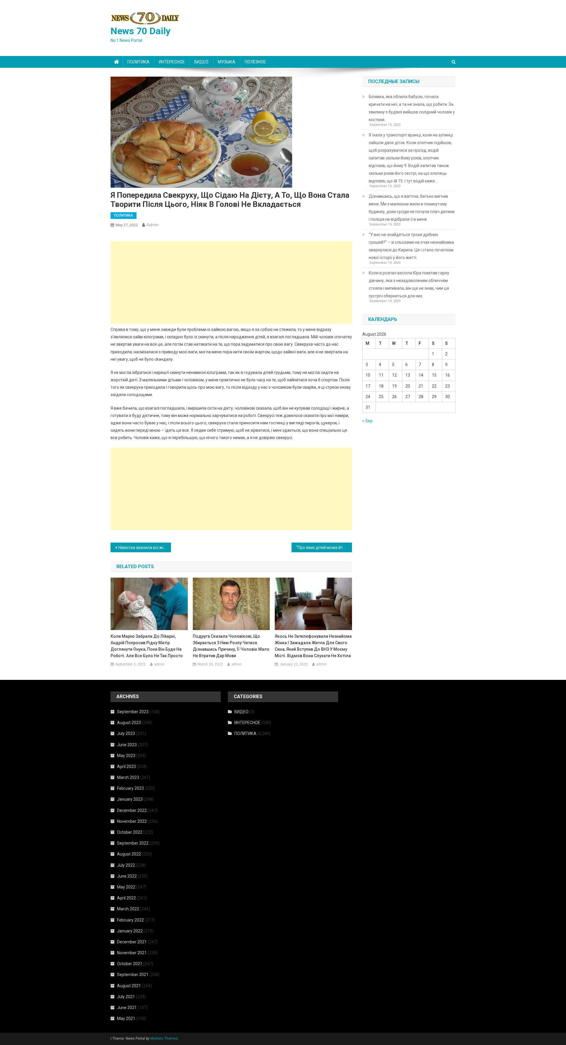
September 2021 (133, 974)
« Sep (367, 420)
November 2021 (132, 952)
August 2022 (129, 854)
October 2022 (129, 832)
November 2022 (132, 821)
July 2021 (126, 996)
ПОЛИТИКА (138, 62)
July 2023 (126, 733)
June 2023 (127, 744)
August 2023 (129, 722)
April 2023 (126, 766)
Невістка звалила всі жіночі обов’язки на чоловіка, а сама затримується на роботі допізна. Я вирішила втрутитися (144, 547)
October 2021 (129, 963)
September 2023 (133, 711)
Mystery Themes (164, 1038)
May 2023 (126, 755)
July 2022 (126, 865)
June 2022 (127, 876)
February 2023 (130, 788)
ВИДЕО (201, 62)
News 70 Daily (140, 31)
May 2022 (126, 887)
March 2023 (128, 777)
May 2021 (126, 1018)
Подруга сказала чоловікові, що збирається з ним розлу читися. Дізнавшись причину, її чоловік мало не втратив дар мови (231, 646)
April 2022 (126, 898)
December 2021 (132, 941)
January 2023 (130, 799)
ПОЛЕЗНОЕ (255, 62)
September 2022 (133, 843)
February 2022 (130, 920)
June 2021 (127, 1007)
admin (153, 224)
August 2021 (129, 985)
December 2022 (132, 810)
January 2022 (130, 931)
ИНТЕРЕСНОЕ (172, 62)
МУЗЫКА (226, 62)
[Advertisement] (231, 282)
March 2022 (128, 908)
